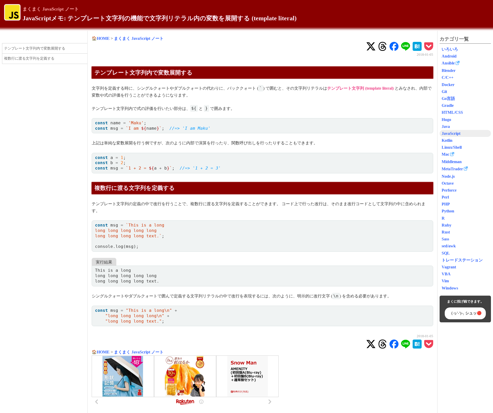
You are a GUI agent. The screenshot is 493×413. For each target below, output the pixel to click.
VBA (446, 274)
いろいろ (450, 49)
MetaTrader (452, 169)
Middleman (452, 161)
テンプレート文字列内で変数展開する (34, 48)
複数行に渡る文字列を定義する (29, 59)
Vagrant (449, 267)
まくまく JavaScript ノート (51, 9)
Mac (445, 154)
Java (446, 126)
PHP (446, 204)
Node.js (448, 176)
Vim (445, 281)
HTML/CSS (452, 112)
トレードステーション (462, 260)
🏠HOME (101, 38)
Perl (445, 197)
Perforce (449, 190)
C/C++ (447, 77)
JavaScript (451, 133)
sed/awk (449, 246)
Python (448, 211)
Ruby (446, 225)
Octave (448, 183)
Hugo (446, 119)
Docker (448, 84)
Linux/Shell (452, 147)
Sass (445, 239)
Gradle (448, 105)
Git (444, 91)
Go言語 (448, 98)
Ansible (448, 63)
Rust (446, 232)
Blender (449, 70)
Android (449, 56)
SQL (446, 253)
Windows (450, 288)
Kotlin (447, 140)
